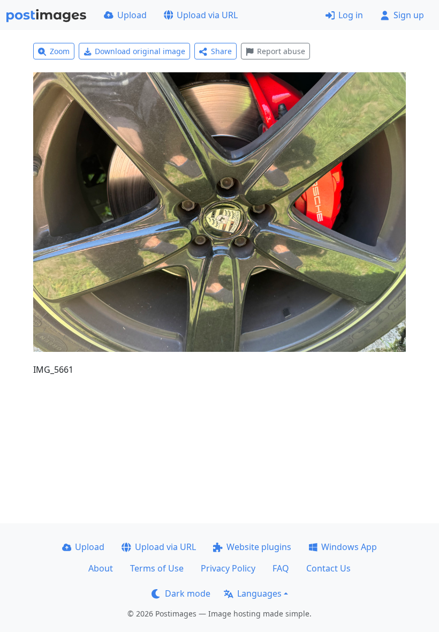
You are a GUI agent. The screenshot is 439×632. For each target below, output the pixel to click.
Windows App (349, 547)
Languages (259, 593)
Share (221, 51)
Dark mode (187, 593)
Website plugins (258, 547)
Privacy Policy (228, 568)
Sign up (408, 15)
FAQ (281, 568)
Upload (132, 15)
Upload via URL (207, 15)
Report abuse (281, 51)
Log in (350, 15)
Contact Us (328, 568)
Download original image (140, 51)
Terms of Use (157, 568)
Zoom (60, 51)
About (100, 568)
